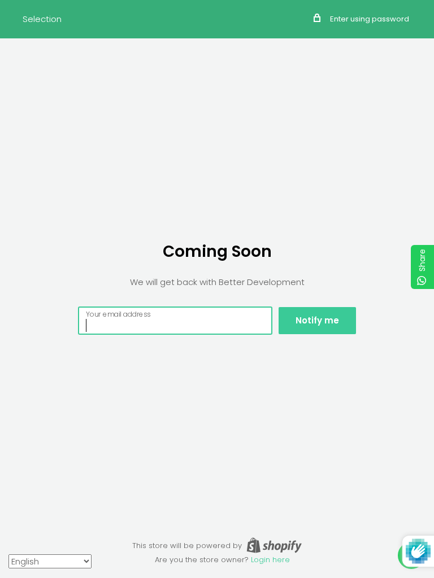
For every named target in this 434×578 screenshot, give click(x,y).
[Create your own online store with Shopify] (274, 545)
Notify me (317, 320)
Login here (270, 559)
